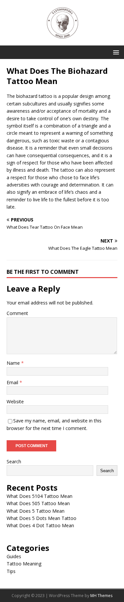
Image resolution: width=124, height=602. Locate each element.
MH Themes (101, 595)
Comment (17, 313)
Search (14, 461)
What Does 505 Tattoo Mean (38, 503)
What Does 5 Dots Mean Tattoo (41, 518)
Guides (14, 556)
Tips (11, 571)
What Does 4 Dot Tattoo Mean (40, 525)
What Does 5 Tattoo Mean (35, 511)
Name (14, 363)
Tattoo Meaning (24, 563)
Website (15, 401)
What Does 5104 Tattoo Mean (39, 496)
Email (13, 382)
